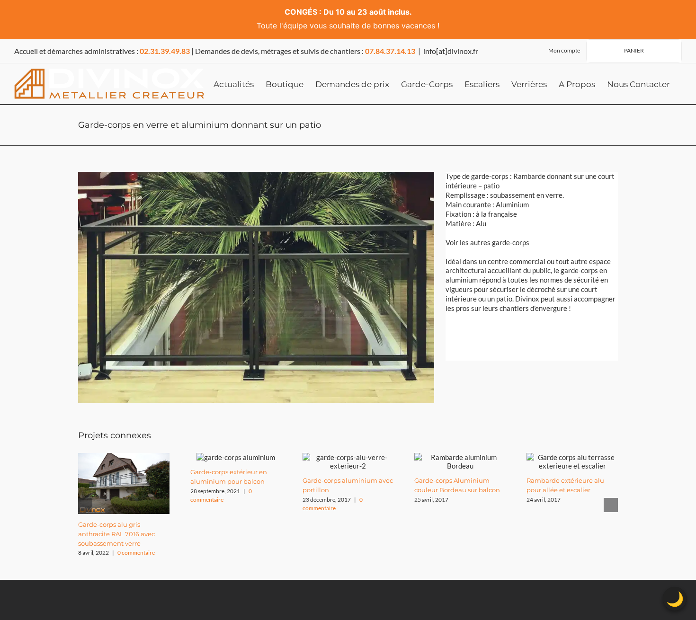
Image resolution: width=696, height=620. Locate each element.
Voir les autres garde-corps (487, 242)
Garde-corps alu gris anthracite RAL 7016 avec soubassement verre (116, 534)
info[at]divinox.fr (450, 50)
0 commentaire (136, 552)
